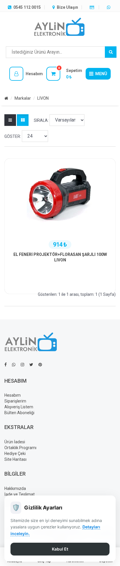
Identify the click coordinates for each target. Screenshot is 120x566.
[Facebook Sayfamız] (5, 364)
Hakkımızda (15, 488)
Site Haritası (15, 459)
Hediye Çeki (15, 453)
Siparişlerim (15, 401)
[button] (26, 74)
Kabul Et (60, 548)
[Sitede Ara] (111, 52)
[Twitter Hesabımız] (31, 364)
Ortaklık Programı (20, 447)
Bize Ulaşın (67, 7)
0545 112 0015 (27, 7)
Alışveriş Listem (18, 407)
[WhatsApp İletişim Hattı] (13, 364)
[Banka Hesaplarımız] (92, 7)
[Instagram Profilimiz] (22, 364)
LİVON (43, 98)
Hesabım (12, 395)
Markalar (23, 98)
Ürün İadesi (14, 442)
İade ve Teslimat (19, 494)
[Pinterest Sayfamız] (40, 364)
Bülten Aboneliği (19, 412)
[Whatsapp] (109, 7)
